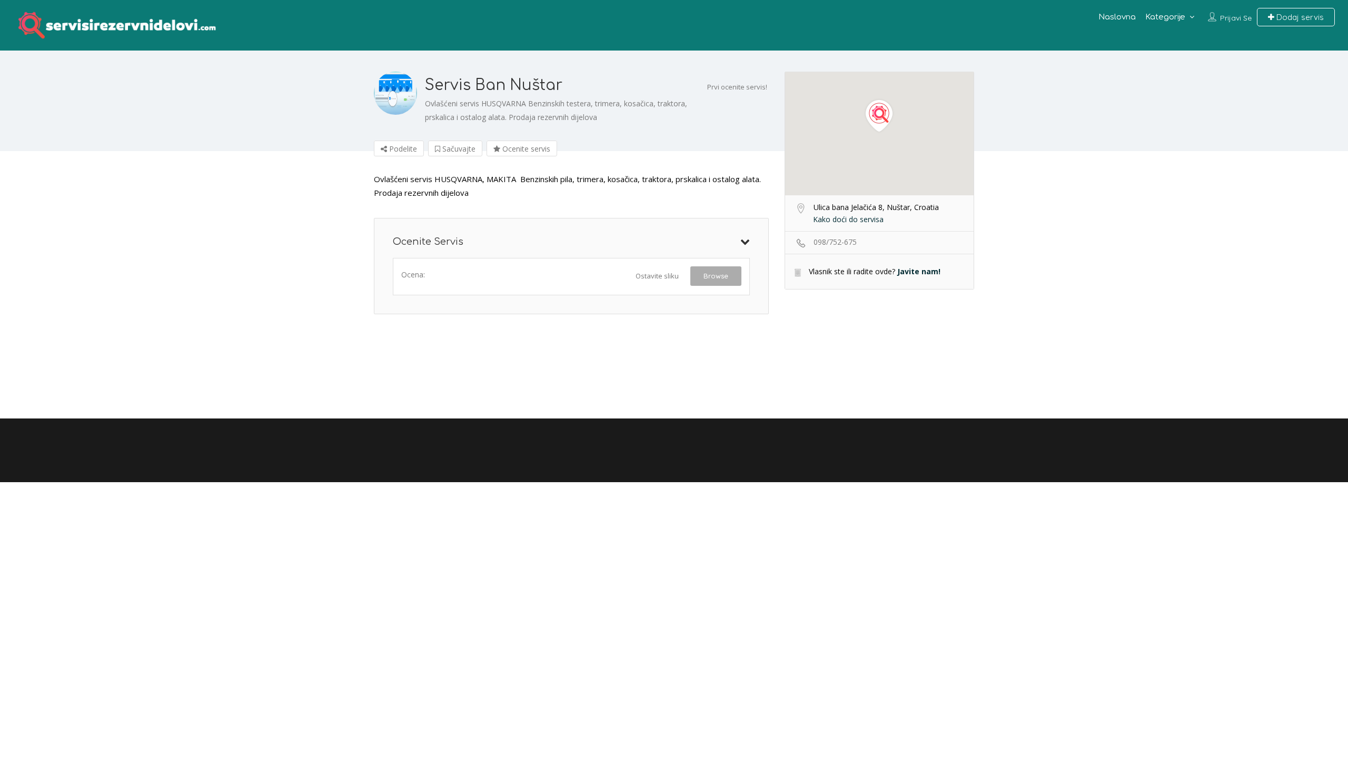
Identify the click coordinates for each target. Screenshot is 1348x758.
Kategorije (1165, 17)
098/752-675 (835, 242)
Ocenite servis (525, 149)
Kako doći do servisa (848, 219)
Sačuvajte (457, 149)
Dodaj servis (1299, 17)
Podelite (402, 149)
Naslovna (1117, 17)
